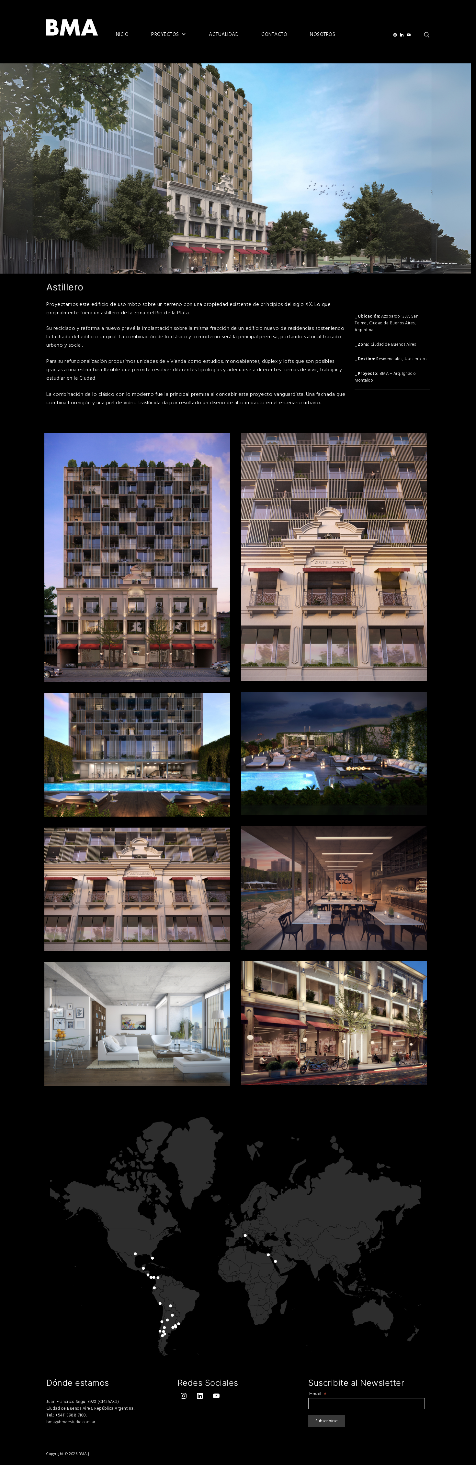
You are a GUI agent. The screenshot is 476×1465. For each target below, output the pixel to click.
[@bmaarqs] (395, 35)
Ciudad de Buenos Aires (393, 344)
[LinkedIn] (402, 35)
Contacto (274, 34)
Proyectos (165, 34)
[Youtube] (409, 35)
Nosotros (322, 34)
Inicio (122, 34)
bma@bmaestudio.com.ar (71, 1422)
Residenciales (389, 359)
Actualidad (224, 34)
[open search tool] (427, 35)
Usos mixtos (416, 359)
